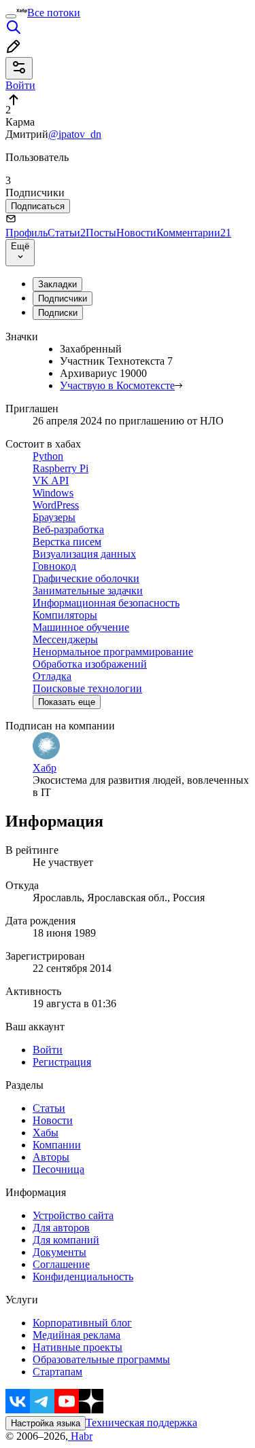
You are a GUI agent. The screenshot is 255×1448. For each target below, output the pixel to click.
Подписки (58, 313)
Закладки (57, 284)
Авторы (51, 1157)
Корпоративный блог (82, 1322)
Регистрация (62, 1062)
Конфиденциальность (83, 1276)
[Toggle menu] (10, 16)
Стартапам (57, 1371)
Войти (48, 1049)
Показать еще (66, 702)
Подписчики (62, 298)
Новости (136, 232)
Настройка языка (45, 1423)
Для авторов (61, 1227)
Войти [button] (20, 85)
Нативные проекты (77, 1347)
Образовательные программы (101, 1359)
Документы (59, 1252)
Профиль (26, 232)
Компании (57, 1145)
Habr (80, 1436)
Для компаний (66, 1240)
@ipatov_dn (74, 134)
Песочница (58, 1169)
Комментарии (193, 232)
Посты (101, 232)
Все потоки (53, 12)
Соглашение (61, 1264)
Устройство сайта (73, 1215)
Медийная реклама (76, 1335)
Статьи (67, 232)
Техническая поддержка (141, 1422)
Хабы (45, 1132)
